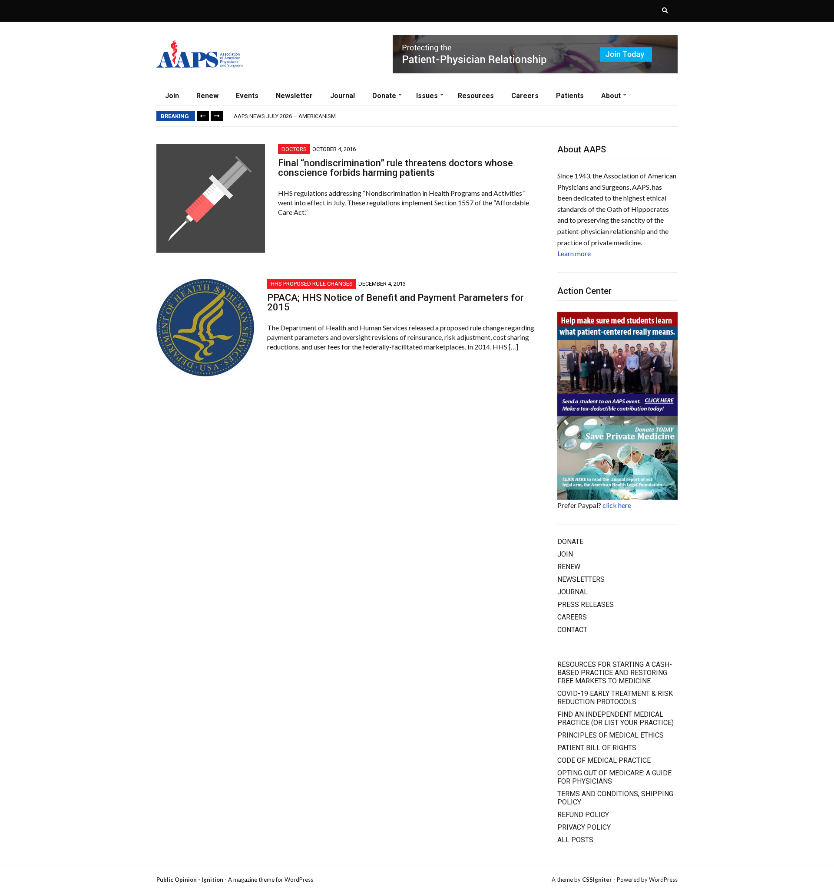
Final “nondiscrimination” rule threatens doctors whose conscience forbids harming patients (395, 168)
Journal (342, 96)
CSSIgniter (597, 879)
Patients (570, 96)
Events (247, 96)
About (611, 96)
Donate (384, 96)
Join (172, 96)
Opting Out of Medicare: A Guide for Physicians (614, 777)
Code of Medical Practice (604, 760)
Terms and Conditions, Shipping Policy (615, 798)
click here (616, 505)
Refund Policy (583, 815)
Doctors (294, 149)
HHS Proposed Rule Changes (312, 283)
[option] (455, 116)
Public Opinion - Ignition (189, 879)
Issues (427, 96)
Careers (525, 96)
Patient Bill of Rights (596, 748)
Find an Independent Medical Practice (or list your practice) (615, 718)
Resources (476, 96)
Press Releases (585, 604)
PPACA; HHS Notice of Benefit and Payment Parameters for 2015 (395, 302)
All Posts (575, 840)
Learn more (574, 253)
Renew (207, 96)
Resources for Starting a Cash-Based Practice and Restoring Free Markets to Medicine (614, 672)
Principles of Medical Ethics (610, 735)
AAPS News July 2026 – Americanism (285, 116)
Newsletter (294, 96)
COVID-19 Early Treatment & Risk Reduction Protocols (615, 697)
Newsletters (581, 579)
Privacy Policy (584, 827)
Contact (572, 630)
